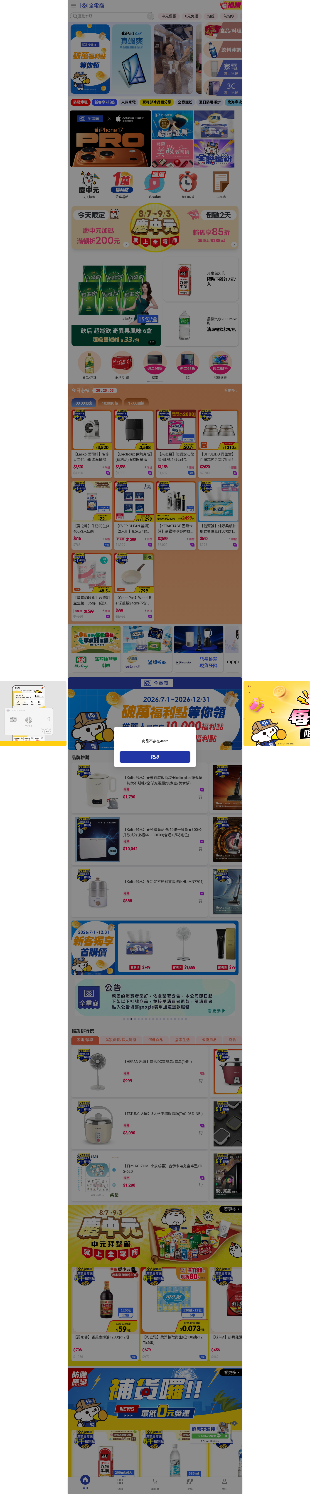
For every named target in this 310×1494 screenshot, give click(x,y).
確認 (155, 757)
